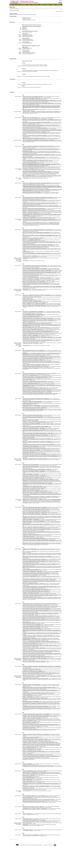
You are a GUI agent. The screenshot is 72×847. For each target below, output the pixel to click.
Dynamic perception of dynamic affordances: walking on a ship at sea (41, 332)
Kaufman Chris (38, 265)
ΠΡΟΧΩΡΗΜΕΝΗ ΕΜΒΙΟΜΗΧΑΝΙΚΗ (28, 40)
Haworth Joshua (25, 297)
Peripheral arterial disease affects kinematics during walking (32, 604)
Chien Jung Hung (25, 314)
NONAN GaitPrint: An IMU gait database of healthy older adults (43, 107)
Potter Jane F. (35, 469)
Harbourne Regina (31, 361)
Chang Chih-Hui (25, 373)
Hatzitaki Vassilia (44, 246)
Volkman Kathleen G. (26, 656)
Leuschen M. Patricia (30, 553)
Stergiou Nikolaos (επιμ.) (27, 345)
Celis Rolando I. (43, 641)
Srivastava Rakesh (36, 286)
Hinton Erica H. (25, 125)
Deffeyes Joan (43, 556)
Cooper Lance (34, 783)
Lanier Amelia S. (25, 229)
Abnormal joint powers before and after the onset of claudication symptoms (39, 567)
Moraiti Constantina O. (33, 597)
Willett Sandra (31, 556)
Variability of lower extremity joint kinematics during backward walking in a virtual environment (41, 561)
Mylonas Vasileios (25, 103)
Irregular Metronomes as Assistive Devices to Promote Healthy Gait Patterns (36, 223)
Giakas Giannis (37, 765)
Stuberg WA (41, 610)
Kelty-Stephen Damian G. (27, 127)
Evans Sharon (30, 729)
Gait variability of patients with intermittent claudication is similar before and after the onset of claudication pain (42, 527)
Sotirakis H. (24, 329)
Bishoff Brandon (37, 200)
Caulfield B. (59, 499)
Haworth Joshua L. (31, 318)
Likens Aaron (29, 117)
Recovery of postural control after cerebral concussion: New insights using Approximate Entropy (42, 714)
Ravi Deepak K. (25, 214)
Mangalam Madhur (44, 127)
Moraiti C (32, 605)
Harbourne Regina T (26, 619)
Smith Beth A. (25, 531)
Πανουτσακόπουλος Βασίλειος (41, 111)
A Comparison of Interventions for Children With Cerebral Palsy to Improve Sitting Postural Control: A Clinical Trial (41, 557)
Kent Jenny (36, 314)
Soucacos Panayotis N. (55, 783)
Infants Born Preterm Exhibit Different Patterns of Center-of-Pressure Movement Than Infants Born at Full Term (42, 618)
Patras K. (24, 528)
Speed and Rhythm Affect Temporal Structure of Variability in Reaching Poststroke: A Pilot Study (41, 328)
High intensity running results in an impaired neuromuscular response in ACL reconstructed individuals (42, 645)
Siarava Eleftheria (37, 653)
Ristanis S (28, 605)
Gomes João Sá (34, 135)
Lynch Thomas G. (43, 672)
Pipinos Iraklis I (31, 559)
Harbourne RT (32, 610)
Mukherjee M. (38, 303)
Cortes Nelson (29, 132)
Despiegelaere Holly (51, 185)
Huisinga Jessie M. (26, 428)
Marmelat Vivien (30, 241)
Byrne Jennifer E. (36, 801)
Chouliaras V (25, 605)
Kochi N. (28, 610)
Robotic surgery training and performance (46, 722)
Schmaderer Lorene (42, 553)
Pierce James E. (42, 286)
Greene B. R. (25, 500)
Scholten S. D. (39, 808)
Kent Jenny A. (36, 189)
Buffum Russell (30, 125)
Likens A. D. (34, 175)
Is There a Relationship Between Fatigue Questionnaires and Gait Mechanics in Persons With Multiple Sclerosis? (42, 522)
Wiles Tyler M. (29, 96)
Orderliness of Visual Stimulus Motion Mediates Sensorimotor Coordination (48, 297)
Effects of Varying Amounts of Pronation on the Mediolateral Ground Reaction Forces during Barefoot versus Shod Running (42, 581)
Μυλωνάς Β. (25, 140)
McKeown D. (36, 499)
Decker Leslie (37, 561)
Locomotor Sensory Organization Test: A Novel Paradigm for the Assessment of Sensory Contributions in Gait (40, 399)
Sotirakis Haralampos (26, 246)
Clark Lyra (24, 265)
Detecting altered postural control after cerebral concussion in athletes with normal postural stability (41, 735)
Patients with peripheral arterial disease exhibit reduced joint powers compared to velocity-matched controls (39, 494)
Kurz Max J (24, 569)
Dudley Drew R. (47, 286)
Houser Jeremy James (26, 624)
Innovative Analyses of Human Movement (40, 790)
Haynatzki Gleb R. (39, 566)
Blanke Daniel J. (44, 483)
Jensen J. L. (30, 808)
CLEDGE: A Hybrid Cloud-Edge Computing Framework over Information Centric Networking (42, 219)
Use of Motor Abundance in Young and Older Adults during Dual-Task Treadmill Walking (40, 470)
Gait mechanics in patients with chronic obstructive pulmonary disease (33, 394)
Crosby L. (45, 499)
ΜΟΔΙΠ (29, 4)
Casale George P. (49, 186)
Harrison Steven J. (26, 200)
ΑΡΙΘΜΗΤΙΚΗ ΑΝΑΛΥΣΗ (26, 49)
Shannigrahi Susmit (40, 205)
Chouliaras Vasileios (26, 687)
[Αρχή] (14, 3)
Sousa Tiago (29, 122)
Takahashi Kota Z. (42, 189)
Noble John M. (35, 608)
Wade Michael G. (30, 359)
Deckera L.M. (25, 551)
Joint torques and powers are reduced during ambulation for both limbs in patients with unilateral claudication (39, 564)
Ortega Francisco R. (45, 219)
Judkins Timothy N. (26, 626)
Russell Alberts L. (52, 799)
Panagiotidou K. (33, 111)
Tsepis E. (34, 528)
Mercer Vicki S (31, 684)
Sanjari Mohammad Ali (31, 192)
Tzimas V (35, 605)
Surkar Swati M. (25, 389)
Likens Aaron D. (40, 96)
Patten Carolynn (40, 327)
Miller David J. (25, 720)
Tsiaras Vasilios (30, 516)
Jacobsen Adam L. (55, 189)
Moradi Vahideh (25, 192)
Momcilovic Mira (39, 483)
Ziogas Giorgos (46, 479)
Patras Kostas (25, 479)
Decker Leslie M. (25, 419)
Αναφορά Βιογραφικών (15, 8)
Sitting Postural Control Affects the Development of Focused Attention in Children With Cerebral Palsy (42, 390)
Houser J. (36, 795)
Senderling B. (36, 342)
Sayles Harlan (31, 540)
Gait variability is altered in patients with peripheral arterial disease (41, 642)
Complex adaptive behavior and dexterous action (43, 379)
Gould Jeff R (33, 265)
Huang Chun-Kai (25, 272)
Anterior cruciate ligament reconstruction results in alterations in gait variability (42, 579)
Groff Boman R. (25, 270)
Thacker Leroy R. (31, 421)
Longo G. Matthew (43, 186)
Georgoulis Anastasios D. (45, 509)
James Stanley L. (36, 818)
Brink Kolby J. (25, 96)
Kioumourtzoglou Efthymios (32, 820)
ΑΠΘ (18, 4)
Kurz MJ (40, 795)
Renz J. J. (33, 303)
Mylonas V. (24, 100)
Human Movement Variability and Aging (48, 368)
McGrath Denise (36, 368)
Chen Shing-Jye (25, 666)
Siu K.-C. (28, 658)
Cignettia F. (29, 551)
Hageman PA (44, 795)
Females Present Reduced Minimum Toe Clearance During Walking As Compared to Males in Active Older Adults (42, 123)
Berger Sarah (43, 389)
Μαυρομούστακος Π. (36, 140)
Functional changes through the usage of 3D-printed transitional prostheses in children (39, 287)
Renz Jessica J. (37, 322)
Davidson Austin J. (43, 391)
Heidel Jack (35, 749)
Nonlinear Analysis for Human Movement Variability (41, 345)
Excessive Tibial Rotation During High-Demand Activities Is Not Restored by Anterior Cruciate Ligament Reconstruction (41, 756)
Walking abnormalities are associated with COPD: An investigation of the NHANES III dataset (42, 540)
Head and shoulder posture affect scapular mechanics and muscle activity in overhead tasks (39, 595)
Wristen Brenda (25, 729)
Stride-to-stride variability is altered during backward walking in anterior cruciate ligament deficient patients (41, 598)
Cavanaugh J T (25, 734)
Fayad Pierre (42, 524)
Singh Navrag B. (52, 241)
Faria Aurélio (25, 122)
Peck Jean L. (30, 286)
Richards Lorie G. (46, 327)
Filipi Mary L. (37, 428)
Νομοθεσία (53, 4)
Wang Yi (44, 373)
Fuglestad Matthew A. (38, 185)
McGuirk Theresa (34, 444)
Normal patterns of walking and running (37, 824)
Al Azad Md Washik (26, 219)
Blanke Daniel (44, 339)
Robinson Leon (48, 641)
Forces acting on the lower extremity (40, 822)
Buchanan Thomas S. (49, 229)
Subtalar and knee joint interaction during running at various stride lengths (50, 788)
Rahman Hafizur (45, 185)
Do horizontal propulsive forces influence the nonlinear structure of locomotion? (47, 694)
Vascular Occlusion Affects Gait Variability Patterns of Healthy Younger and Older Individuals (42, 442)
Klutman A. (35, 658)
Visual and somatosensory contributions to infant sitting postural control (49, 299)
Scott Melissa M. (31, 758)
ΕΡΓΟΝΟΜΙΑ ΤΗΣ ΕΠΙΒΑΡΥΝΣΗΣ (27, 39)
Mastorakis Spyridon (53, 106)
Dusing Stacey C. (25, 421)
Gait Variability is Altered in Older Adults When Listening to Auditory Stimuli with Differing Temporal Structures (42, 431)
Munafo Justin (25, 359)
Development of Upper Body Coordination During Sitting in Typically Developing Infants (36, 633)
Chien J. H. (24, 375)
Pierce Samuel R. (25, 235)
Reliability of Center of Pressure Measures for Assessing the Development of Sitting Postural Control (41, 636)
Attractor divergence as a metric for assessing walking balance (52, 569)
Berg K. (28, 643)
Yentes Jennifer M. (26, 339)
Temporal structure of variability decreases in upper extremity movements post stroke (42, 445)
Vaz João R (33, 122)
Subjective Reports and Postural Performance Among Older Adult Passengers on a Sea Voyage (41, 388)
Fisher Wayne (38, 381)
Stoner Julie (48, 656)
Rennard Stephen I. (32, 339)
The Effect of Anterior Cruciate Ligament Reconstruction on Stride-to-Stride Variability (47, 639)
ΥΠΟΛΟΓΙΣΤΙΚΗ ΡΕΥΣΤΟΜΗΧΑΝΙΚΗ (28, 53)
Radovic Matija (41, 666)
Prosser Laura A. (55, 235)
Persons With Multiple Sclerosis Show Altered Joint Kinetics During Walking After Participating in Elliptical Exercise (41, 471)
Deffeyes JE (25, 610)
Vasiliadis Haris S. (45, 638)
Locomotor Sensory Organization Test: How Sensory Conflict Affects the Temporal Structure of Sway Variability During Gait (41, 351)
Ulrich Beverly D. (47, 531)
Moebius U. (43, 741)
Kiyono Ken (33, 127)
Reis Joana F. (39, 132)
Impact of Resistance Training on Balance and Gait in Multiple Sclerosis (36, 554)
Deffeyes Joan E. (25, 513)
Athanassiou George (45, 366)
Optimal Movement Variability (49, 727)
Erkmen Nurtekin (43, 331)
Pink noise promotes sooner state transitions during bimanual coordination (34, 120)
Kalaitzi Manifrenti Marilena (33, 164)
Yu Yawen (30, 446)
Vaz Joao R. (25, 253)
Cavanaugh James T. (26, 311)
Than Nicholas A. (53, 286)
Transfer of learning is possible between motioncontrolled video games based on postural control (42, 140)
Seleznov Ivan (39, 129)
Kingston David (35, 125)
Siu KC (37, 576)
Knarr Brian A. (56, 125)
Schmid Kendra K (32, 393)
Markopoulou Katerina (30, 569)
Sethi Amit (24, 327)
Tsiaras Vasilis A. (44, 597)
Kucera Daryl (53, 553)
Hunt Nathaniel (25, 403)
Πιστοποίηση (47, 4)
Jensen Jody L (37, 806)
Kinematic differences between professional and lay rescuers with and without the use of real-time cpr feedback (41, 269)
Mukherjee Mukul (43, 151)
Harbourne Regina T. (37, 318)
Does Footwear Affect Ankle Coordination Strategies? (43, 763)
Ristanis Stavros (36, 479)
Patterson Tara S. (35, 327)
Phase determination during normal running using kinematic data (45, 813)
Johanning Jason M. (31, 186)
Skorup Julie (37, 235)
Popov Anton (44, 129)
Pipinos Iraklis (30, 666)
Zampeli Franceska (31, 479)
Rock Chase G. (25, 305)
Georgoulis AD (45, 605)
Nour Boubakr (50, 205)
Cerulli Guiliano (46, 650)
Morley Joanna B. (26, 580)
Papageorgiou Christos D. (45, 772)
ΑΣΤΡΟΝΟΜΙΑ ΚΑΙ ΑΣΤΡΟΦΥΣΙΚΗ (27, 35)
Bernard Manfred (51, 744)
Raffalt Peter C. (25, 157)
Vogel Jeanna (48, 553)
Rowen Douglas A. (35, 283)
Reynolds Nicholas (32, 200)
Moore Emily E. (32, 244)
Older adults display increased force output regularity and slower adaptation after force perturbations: (38, 112)
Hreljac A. (24, 747)
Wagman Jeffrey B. (31, 331)
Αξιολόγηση (42, 4)
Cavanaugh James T (26, 684)
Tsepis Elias (42, 479)
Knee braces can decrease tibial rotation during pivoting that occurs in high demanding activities (44, 517)
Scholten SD (34, 747)
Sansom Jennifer (35, 531)
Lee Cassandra (55, 638)
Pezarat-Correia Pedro (44, 160)
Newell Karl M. (41, 241)
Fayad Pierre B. (42, 438)
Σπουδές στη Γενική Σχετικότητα (27, 32)
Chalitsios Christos (26, 98)
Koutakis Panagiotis (32, 185)
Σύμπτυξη (60, 11)
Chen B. (37, 643)
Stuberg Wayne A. (38, 513)
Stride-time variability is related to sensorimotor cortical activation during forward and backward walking (42, 271)
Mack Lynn (44, 272)
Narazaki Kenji (25, 701)
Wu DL (28, 576)
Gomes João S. (34, 132)
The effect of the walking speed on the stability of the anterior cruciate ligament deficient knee (42, 766)
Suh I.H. (31, 658)
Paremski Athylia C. (31, 235)
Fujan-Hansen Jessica (34, 253)
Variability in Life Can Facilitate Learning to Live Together (40, 289)
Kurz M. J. (24, 777)
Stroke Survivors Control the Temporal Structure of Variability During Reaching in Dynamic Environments (42, 439)
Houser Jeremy (41, 799)
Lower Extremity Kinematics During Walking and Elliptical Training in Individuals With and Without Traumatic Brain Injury (42, 417)
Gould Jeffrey (34, 268)
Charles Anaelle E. (31, 106)
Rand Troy (28, 253)
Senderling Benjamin (49, 235)
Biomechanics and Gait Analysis (36, 260)
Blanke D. (33, 777)
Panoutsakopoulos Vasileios (39, 100)
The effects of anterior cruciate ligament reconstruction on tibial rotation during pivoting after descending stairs (41, 786)
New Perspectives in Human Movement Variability (45, 436)
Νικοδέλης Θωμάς (55, 111)
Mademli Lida (33, 364)
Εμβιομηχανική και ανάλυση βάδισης (37, 178)
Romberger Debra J (43, 393)
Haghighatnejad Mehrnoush (45, 106)
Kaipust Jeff (36, 373)
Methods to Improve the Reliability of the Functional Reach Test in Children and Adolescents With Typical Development (42, 708)
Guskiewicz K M (30, 734)
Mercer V (41, 734)
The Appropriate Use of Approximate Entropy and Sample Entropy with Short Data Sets (42, 456)
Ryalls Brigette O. (25, 361)
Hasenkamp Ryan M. (32, 324)
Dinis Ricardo (38, 160)
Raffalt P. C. (24, 303)
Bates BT (30, 788)
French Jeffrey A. (46, 580)
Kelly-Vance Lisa (37, 361)
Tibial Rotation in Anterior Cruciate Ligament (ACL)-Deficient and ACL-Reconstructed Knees (41, 706)
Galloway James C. (43, 421)
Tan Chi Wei (32, 391)
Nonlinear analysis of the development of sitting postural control (48, 775)
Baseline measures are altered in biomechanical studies (45, 758)
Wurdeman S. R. (25, 335)
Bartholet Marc (30, 214)
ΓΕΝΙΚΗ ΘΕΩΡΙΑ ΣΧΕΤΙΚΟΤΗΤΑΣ (27, 36)
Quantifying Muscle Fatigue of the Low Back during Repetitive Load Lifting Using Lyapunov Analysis (42, 367)
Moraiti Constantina (31, 509)
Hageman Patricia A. (40, 770)
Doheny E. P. (29, 499)
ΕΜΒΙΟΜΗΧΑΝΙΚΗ (25, 29)
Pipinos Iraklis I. (37, 324)
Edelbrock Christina (31, 389)
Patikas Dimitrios (32, 246)
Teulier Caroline (30, 531)
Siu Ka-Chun (38, 151)
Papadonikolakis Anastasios (35, 772)
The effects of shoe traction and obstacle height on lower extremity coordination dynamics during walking (42, 609)
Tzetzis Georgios (39, 458)
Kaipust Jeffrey (29, 377)
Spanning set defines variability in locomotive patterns (46, 777)
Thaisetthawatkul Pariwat (38, 272)
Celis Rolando (25, 603)
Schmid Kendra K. (44, 244)
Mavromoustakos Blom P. (30, 100)
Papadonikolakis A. (35, 741)
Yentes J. (27, 375)
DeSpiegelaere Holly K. (57, 324)
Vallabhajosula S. (29, 303)
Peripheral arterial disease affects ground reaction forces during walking (36, 704)
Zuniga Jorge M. (25, 286)
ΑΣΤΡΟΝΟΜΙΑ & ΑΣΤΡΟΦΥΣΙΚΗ (27, 34)
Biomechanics (44, 342)
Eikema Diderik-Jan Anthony (33, 398)
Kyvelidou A (29, 364)
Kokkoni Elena (25, 318)
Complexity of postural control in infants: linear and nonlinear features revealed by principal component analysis (42, 620)
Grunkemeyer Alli (30, 109)
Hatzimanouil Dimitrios (36, 197)
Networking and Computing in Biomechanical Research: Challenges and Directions (35, 206)
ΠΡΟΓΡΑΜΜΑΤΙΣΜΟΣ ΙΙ (25, 51)
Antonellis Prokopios (31, 270)
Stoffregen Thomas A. (49, 331)
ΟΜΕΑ (37, 4)
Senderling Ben (28, 265)
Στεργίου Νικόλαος (49, 111)
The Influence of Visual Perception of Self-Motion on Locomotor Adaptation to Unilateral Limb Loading (41, 524)
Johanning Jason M (37, 559)
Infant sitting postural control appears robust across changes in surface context (41, 318)
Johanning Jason (35, 666)
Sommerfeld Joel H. (37, 119)
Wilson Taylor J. (25, 166)
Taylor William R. (54, 214)
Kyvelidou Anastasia (26, 299)
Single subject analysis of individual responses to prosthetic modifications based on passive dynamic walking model (41, 193)
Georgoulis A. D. (25, 741)
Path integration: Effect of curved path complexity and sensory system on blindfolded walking (42, 433)
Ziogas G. (27, 528)
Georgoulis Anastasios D (57, 653)
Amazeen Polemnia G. (43, 119)
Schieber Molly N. (25, 324)
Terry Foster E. (39, 749)
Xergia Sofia (39, 597)
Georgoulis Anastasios (44, 678)
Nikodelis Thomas (38, 98)
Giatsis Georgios (25, 197)
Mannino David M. (40, 540)
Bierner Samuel (51, 125)
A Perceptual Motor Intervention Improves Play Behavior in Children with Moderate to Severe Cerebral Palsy (41, 362)
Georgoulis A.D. (48, 528)
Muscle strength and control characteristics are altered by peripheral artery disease (47, 325)
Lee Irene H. (44, 630)
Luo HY (24, 576)
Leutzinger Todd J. (25, 185)
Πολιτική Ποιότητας (23, 4)
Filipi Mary (37, 448)
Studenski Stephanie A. (42, 469)
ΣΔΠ (14, 4)
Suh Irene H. (29, 589)
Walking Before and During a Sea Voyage (29, 374)
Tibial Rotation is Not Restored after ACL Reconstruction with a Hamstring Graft (41, 690)
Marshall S (38, 734)
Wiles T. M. (24, 175)
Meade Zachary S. (25, 189)
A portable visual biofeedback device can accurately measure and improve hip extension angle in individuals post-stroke (41, 146)
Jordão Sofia (39, 135)
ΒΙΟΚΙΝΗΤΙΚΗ (24, 27)
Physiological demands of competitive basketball (48, 643)
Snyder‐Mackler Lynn (42, 229)
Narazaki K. (25, 643)
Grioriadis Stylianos (32, 103)
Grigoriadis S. (25, 111)
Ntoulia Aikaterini (43, 653)
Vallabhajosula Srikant (31, 322)
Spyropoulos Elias (25, 366)
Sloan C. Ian (35, 232)
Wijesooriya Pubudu (26, 171)
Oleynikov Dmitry (40, 589)
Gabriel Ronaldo (37, 122)
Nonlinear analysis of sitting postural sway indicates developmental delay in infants (41, 616)
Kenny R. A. (49, 499)
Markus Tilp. (30, 197)
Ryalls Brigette (31, 423)
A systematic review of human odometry (53, 109)
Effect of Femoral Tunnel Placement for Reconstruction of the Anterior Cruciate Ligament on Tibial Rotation (41, 654)
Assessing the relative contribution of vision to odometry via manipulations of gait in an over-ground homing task (42, 200)
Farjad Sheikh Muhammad (33, 171)
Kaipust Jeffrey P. (25, 430)
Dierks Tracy (37, 580)
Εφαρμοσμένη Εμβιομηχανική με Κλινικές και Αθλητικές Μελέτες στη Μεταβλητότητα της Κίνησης (36, 84)
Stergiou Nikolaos (35, 96)
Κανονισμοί (58, 4)
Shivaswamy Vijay (31, 272)
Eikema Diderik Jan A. (26, 353)
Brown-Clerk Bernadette (38, 630)
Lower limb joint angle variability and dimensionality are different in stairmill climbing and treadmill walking (41, 304)
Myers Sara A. (54, 186)
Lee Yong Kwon (49, 630)
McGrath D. (24, 499)
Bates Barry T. (31, 818)
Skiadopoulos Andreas (32, 151)
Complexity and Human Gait (44, 551)
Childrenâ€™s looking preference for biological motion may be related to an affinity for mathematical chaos (42, 381)
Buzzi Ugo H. (35, 751)
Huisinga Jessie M (25, 559)
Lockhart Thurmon (26, 436)
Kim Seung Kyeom (30, 119)
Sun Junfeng (45, 635)
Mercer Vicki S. (37, 617)
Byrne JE (24, 795)
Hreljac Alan (37, 799)
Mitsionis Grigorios (50, 653)
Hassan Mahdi (57, 185)
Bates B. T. (34, 808)
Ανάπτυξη (57, 11)
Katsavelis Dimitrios (36, 524)
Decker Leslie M (25, 466)
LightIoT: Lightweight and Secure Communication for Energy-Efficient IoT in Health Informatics (42, 203)
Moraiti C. (46, 741)
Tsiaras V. (38, 528)
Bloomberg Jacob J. (58, 353)
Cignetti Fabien (30, 419)
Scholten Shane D (31, 806)
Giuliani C (34, 734)
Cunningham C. (40, 499)
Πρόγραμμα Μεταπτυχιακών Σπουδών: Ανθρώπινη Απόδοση (31, 87)
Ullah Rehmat (36, 208)
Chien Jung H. (25, 325)
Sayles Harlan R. (38, 244)
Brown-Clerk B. (25, 675)
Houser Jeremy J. (30, 608)
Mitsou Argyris (45, 744)
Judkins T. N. (25, 718)
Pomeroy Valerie (42, 801)
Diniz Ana (34, 160)
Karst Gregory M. (41, 608)
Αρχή (11, 4)
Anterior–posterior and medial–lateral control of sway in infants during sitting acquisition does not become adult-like (42, 508)
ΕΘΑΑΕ (33, 4)
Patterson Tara (29, 444)
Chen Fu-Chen (48, 373)
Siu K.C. (37, 375)
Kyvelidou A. (29, 329)
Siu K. (30, 342)
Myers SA (32, 342)
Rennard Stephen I (49, 393)
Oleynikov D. (39, 658)
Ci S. (26, 576)
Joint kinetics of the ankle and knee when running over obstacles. (49, 747)
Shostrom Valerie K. (40, 573)
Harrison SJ (24, 379)
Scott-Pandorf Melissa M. (51, 353)
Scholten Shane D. (25, 799)
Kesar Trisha (46, 125)
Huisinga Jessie (36, 553)
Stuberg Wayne (38, 656)
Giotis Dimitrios (25, 516)
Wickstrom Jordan (48, 214)
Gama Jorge (43, 122)
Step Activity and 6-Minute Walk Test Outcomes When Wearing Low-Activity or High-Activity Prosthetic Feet (42, 337)
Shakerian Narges (37, 106)
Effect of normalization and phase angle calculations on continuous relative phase (47, 797)
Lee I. (36, 675)
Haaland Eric (40, 373)
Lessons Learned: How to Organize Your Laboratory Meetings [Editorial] (43, 251)
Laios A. (39, 820)
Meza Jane (36, 540)
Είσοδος (60, 0)
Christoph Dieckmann (43, 197)
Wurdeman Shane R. (48, 189)
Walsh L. (32, 499)
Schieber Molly (25, 186)
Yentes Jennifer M (26, 393)
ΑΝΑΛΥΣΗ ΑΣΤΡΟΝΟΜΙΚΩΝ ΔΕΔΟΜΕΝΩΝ (28, 52)
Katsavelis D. (32, 675)
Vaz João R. (24, 132)
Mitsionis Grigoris (48, 516)
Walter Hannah (25, 331)
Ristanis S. (31, 528)
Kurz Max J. (24, 696)
